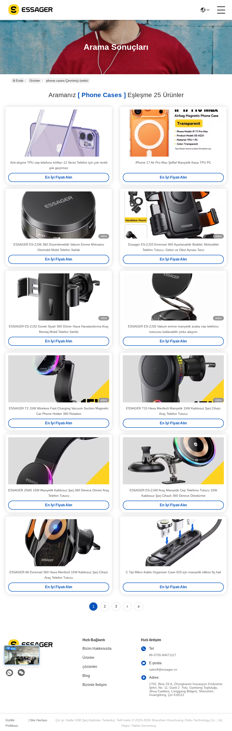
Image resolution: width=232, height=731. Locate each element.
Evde (19, 80)
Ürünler (34, 80)
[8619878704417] (9, 673)
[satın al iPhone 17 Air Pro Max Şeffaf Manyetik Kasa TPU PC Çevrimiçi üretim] (173, 133)
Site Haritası (38, 720)
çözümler (89, 667)
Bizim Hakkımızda (96, 648)
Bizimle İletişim (94, 685)
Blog (86, 676)
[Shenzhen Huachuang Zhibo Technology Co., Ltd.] (30, 10)
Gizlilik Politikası (11, 722)
